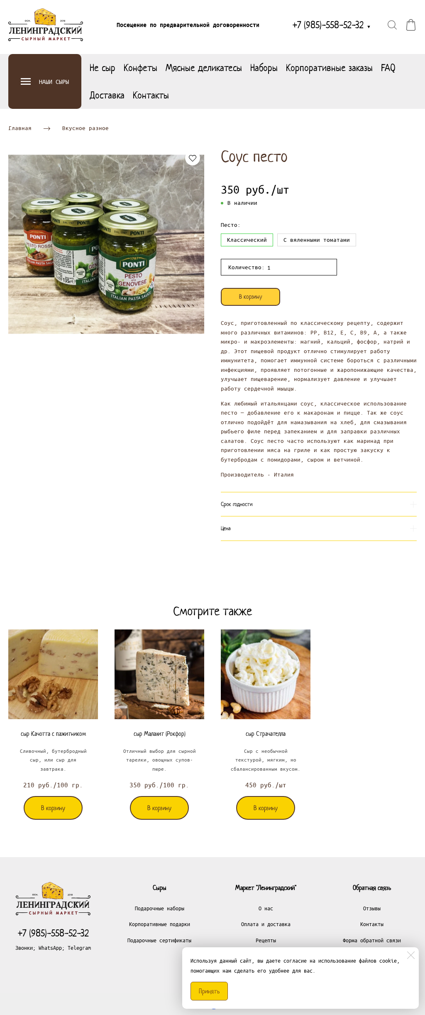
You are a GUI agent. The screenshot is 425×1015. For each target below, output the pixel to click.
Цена (226, 528)
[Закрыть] (411, 955)
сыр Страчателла (266, 733)
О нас (266, 908)
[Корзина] (411, 25)
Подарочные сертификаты (159, 940)
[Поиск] (392, 25)
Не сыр (102, 67)
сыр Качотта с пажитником (53, 733)
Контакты (151, 95)
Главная (20, 128)
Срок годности (237, 504)
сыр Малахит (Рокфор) (160, 733)
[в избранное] (192, 157)
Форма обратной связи (372, 940)
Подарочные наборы (159, 908)
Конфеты (140, 67)
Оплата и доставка (266, 923)
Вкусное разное (85, 128)
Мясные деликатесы (204, 67)
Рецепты (266, 940)
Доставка (107, 95)
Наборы (264, 67)
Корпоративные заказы (329, 67)
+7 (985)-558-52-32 (332, 25)
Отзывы (372, 908)
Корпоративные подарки (159, 923)
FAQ (388, 67)
